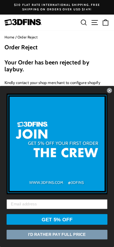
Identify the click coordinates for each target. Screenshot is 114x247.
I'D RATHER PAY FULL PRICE (57, 234)
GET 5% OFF (57, 219)
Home (9, 37)
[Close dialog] (109, 90)
